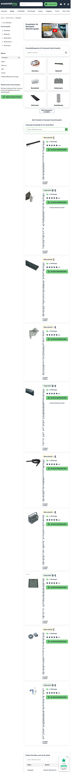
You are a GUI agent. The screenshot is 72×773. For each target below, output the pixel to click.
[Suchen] (66, 129)
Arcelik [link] (3, 73)
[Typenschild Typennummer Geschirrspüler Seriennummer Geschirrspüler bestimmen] (55, 30)
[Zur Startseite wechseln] (9, 4)
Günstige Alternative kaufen (57, 207)
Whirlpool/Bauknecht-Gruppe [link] (9, 77)
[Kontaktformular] (61, 4)
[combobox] (31, 4)
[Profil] (68, 4)
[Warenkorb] (64, 4)
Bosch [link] (3, 62)
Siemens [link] (3, 65)
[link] (11, 22)
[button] (4, 11)
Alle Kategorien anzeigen (46, 111)
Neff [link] (2, 69)
